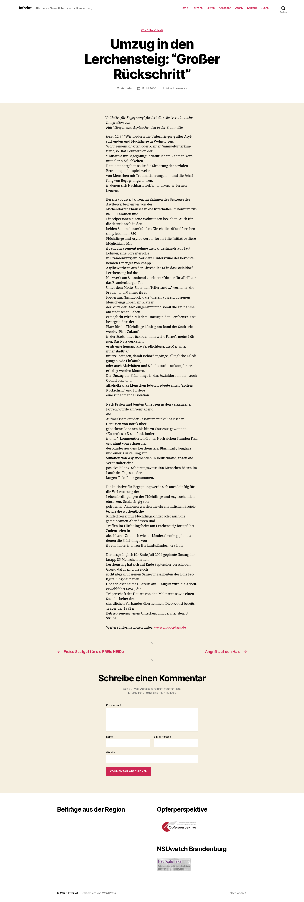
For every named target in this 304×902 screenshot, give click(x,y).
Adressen (225, 7)
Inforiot (25, 8)
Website (110, 752)
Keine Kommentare (176, 88)
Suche (265, 7)
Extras (211, 7)
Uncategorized (152, 29)
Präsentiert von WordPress (99, 893)
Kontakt (252, 7)
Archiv (239, 7)
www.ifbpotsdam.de (170, 627)
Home (184, 7)
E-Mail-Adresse (162, 736)
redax (129, 88)
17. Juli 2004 (149, 88)
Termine (197, 7)
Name (109, 736)
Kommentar (113, 705)
